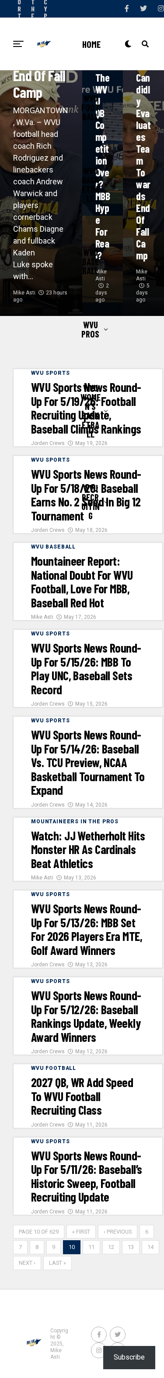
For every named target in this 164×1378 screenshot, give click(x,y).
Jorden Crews (48, 443)
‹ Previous (118, 1231)
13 (131, 1247)
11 (91, 1247)
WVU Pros (90, 329)
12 (111, 1247)
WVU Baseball (90, 261)
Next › (27, 1263)
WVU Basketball (90, 184)
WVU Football (90, 107)
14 (150, 1247)
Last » (57, 1263)
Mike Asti (24, 293)
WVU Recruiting (90, 501)
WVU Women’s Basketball (90, 410)
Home (91, 44)
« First (81, 1231)
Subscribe (129, 1357)
